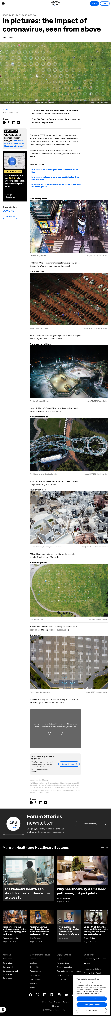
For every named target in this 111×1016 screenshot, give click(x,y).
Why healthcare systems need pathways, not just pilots (81, 891)
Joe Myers (7, 110)
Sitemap (55, 1006)
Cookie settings (92, 1010)
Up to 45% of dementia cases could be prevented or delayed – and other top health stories (96, 930)
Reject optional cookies (92, 1005)
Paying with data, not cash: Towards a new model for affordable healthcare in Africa (40, 930)
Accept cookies (55, 733)
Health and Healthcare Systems (20, 15)
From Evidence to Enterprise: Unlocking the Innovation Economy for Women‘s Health (69, 931)
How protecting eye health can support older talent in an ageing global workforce (14, 930)
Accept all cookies (92, 999)
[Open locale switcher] (3, 1009)
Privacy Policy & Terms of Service (55, 1002)
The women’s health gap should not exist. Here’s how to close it (27, 893)
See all (104, 847)
